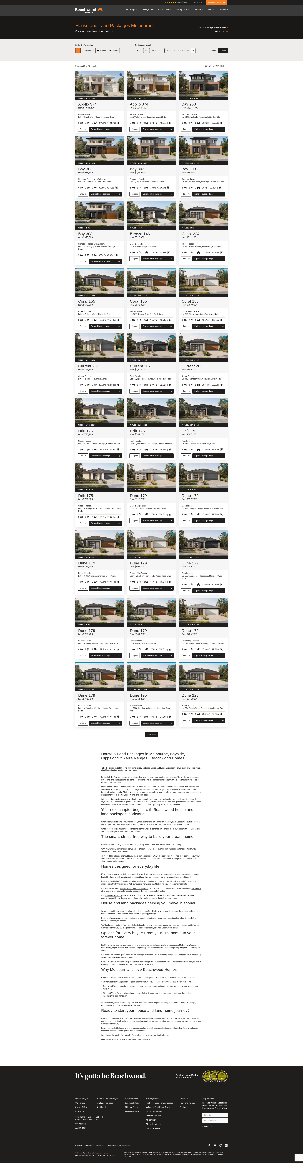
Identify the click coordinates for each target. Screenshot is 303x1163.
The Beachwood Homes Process (159, 1103)
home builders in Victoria (163, 787)
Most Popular (218, 66)
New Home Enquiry (214, 2)
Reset (213, 51)
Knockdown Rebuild (154, 1111)
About (210, 10)
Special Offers (81, 1107)
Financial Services (153, 1116)
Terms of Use (100, 1145)
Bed (146, 50)
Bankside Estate (132, 1103)
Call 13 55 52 (197, 2)
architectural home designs (115, 898)
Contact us (224, 10)
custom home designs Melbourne (150, 884)
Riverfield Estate (132, 1111)
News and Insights (187, 1103)
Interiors (198, 10)
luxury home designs (113, 895)
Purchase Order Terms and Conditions (118, 1145)
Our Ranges (80, 1103)
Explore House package (100, 129)
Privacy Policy (89, 1145)
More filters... (157, 50)
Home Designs (130, 10)
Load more (151, 734)
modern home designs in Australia (134, 888)
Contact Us (184, 1107)
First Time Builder (153, 1128)
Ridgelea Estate (131, 1107)
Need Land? (102, 1107)
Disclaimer (78, 1145)
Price (139, 50)
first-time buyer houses (158, 948)
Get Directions (81, 1124)
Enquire (83, 129)
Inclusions (79, 1111)
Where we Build (152, 1120)
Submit (223, 51)
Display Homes (148, 10)
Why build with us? (153, 1124)
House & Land (163, 10)
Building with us (182, 10)
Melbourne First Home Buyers (158, 1107)
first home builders (112, 955)
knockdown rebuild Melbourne (169, 962)
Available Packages (105, 1103)
